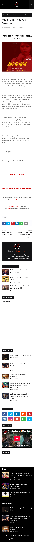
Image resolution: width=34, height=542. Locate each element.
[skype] (29, 419)
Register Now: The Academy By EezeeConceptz (20, 494)
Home (4, 15)
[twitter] (10, 414)
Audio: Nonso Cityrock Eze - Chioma (19, 278)
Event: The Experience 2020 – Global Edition (19, 485)
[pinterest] (29, 414)
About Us (13, 535)
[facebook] (4, 414)
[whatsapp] (23, 419)
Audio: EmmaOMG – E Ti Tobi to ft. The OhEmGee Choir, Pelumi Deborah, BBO (21, 366)
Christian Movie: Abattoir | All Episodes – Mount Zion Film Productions (19, 396)
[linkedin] (17, 414)
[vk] (4, 419)
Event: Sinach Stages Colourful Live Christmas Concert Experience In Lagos (21, 475)
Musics (9, 15)
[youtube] (17, 419)
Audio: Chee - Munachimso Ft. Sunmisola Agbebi (19, 287)
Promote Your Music (23, 535)
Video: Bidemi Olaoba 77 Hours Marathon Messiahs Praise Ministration (20, 385)
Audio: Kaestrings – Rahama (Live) (21, 355)
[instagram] (10, 419)
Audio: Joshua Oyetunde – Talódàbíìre (18, 376)
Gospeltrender (7, 27)
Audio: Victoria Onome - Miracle (20, 270)
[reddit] (23, 414)
